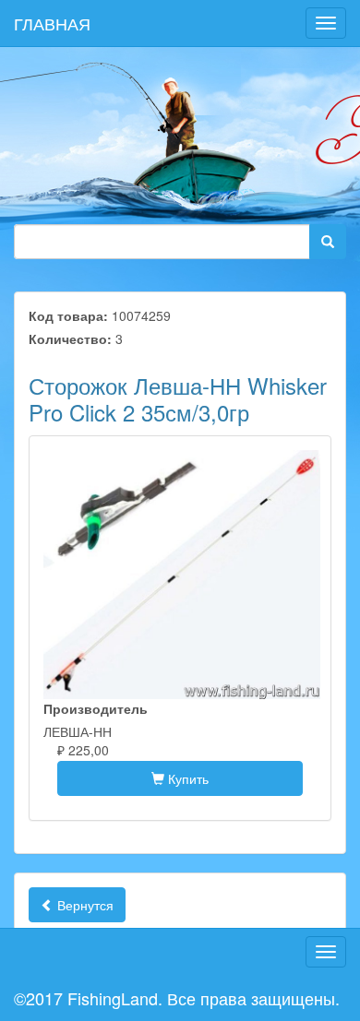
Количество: (70, 338)
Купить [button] (186, 778)
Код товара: (68, 315)
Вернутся (84, 905)
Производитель (95, 708)
